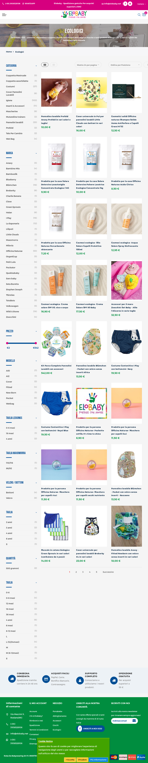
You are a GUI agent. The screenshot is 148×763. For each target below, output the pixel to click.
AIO (8, 370)
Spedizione (34, 725)
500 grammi (12, 568)
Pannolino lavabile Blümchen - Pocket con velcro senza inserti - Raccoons (126, 491)
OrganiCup (11, 256)
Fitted (9, 387)
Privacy (32, 739)
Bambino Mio (13, 168)
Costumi (10, 86)
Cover (9, 381)
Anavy (9, 163)
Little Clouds (12, 234)
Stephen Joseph (14, 289)
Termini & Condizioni (38, 730)
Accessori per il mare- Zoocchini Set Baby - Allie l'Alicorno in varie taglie (124, 307)
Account (33, 711)
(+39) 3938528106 (12, 3)
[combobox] (128, 15)
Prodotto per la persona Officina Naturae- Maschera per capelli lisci (125, 430)
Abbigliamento (59, 716)
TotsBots (10, 300)
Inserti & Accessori (15, 106)
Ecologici (57, 730)
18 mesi (10, 433)
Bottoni (10, 492)
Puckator (10, 267)
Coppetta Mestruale (16, 75)
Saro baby (11, 278)
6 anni (9, 538)
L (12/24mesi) (12, 642)
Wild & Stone (12, 311)
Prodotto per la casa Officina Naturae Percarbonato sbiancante (56, 246)
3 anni (9, 527)
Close (9, 201)
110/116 (9, 463)
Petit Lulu (11, 262)
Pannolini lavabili (14, 122)
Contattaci (34, 734)
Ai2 (7, 376)
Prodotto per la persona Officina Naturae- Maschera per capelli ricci (55, 491)
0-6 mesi (10, 428)
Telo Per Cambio (14, 133)
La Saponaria (12, 223)
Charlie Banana (13, 196)
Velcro (9, 498)
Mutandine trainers (15, 117)
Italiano (141, 4)
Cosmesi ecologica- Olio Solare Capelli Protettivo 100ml (88, 246)
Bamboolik (11, 174)
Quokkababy (12, 273)
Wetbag (10, 403)
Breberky (10, 190)
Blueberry (11, 179)
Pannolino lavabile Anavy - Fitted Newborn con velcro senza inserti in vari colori (125, 553)
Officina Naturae (14, 251)
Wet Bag (10, 139)
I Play (8, 218)
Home (9, 52)
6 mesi (9, 625)
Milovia (9, 245)
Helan (9, 212)
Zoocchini (11, 317)
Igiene (9, 100)
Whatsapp (29, 3)
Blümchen (11, 185)
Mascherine (12, 111)
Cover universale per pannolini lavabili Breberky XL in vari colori (90, 553)
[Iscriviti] (134, 721)
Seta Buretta (12, 284)
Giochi (56, 725)
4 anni (9, 439)
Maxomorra (12, 240)
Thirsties (10, 295)
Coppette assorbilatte (17, 81)
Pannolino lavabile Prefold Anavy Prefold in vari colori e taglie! (56, 119)
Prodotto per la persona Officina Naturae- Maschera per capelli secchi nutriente (90, 491)
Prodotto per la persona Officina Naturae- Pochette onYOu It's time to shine (90, 430)
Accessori (57, 720)
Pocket (9, 398)
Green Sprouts (13, 207)
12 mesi (9, 603)
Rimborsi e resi (36, 720)
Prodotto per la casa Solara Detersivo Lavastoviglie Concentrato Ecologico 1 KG (55, 184)
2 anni (9, 522)
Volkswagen (12, 306)
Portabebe (57, 711)
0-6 (8, 592)
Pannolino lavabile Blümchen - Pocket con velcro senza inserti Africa (91, 369)
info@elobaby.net (19, 733)
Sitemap (33, 743)
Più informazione (98, 760)
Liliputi (9, 229)
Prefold (9, 128)
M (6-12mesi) (12, 653)
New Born (11, 392)
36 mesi (10, 614)
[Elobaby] (73, 14)
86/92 (9, 468)
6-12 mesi (10, 631)
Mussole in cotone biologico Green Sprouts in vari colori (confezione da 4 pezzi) (55, 553)
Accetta (70, 760)
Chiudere (82, 760)
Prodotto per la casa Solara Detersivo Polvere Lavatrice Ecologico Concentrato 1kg (90, 184)
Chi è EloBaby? (36, 716)
